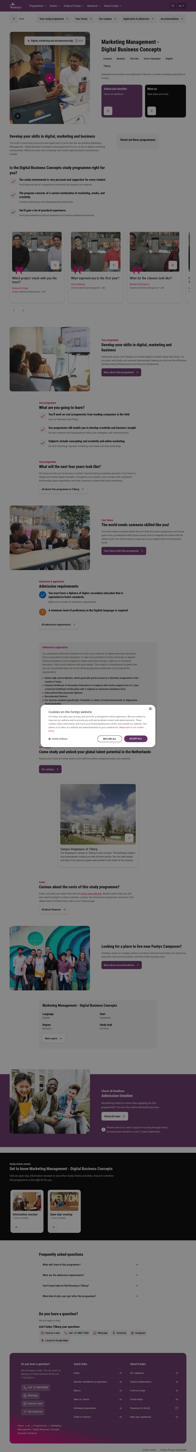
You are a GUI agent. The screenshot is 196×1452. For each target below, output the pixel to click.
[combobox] (150, 708)
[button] (57, 738)
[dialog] (98, 726)
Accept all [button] (136, 738)
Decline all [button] (109, 738)
